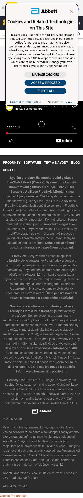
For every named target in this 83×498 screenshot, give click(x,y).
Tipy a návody (56, 162)
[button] (71, 10)
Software (32, 162)
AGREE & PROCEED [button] (45, 82)
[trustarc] (66, 102)
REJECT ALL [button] (45, 91)
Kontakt (10, 170)
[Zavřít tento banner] (3, 8)
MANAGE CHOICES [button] (45, 74)
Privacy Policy (17, 101)
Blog (75, 162)
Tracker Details (33, 101)
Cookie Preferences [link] (13, 495)
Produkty (12, 162)
